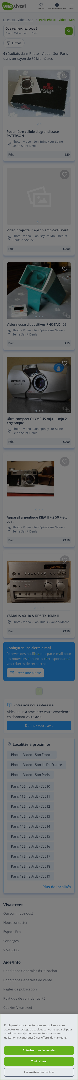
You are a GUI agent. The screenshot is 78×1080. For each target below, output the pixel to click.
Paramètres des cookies (39, 1072)
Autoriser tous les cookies (39, 1050)
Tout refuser (39, 1061)
